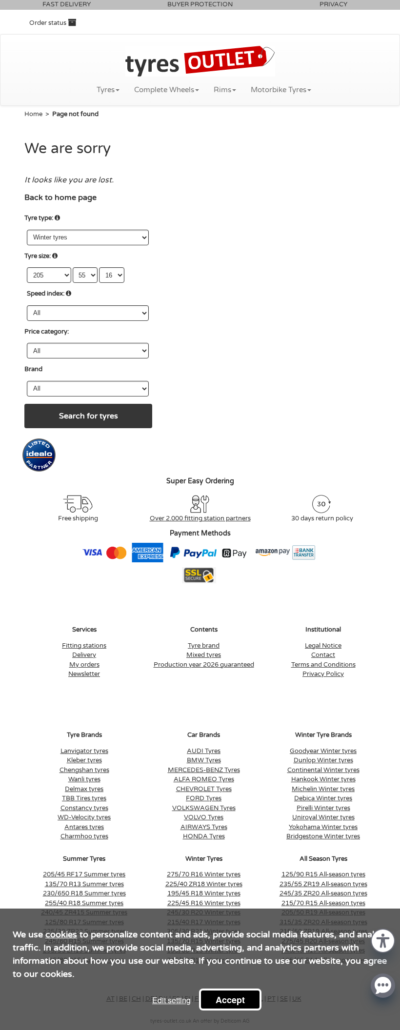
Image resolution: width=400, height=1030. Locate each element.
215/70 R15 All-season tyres (323, 903)
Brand (33, 369)
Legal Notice (323, 646)
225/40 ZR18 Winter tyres (203, 884)
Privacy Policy (323, 674)
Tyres (106, 89)
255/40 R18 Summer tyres (84, 903)
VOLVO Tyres (203, 817)
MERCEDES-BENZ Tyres (204, 770)
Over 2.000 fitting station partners (200, 518)
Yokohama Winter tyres (323, 827)
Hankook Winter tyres (323, 779)
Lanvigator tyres (84, 751)
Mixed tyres (203, 655)
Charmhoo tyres (84, 836)
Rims (222, 89)
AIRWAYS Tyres (203, 827)
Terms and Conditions (323, 665)
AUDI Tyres (203, 751)
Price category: (46, 332)
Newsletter (84, 674)
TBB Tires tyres (84, 798)
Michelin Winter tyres (323, 789)
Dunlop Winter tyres (323, 760)
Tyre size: (37, 256)
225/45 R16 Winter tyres (203, 903)
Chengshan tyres (84, 770)
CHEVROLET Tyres (204, 789)
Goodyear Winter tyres (323, 751)
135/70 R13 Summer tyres (84, 884)
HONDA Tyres (204, 836)
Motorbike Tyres (278, 89)
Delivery (84, 655)
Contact (323, 655)
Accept (230, 999)
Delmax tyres (84, 789)
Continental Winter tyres (323, 770)
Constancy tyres (84, 808)
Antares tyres (84, 827)
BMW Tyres (204, 760)
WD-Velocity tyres (84, 817)
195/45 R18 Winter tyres (203, 893)
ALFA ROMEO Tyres (204, 779)
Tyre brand (204, 646)
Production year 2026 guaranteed (204, 665)
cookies (61, 934)
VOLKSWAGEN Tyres (204, 808)
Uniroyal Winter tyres (323, 817)
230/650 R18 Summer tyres (84, 893)
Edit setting (171, 1000)
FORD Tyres (203, 798)
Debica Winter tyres (323, 798)
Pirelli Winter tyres (323, 808)
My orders (84, 665)
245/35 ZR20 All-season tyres (323, 893)
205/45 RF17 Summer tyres (84, 874)
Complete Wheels (164, 89)
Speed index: (45, 293)
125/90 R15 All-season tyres (323, 874)
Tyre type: (38, 218)
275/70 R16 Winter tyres (203, 874)
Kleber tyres (84, 760)
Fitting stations (84, 646)
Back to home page (60, 197)
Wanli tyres (84, 779)
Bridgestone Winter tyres (323, 836)
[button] (383, 940)
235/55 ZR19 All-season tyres (323, 884)
